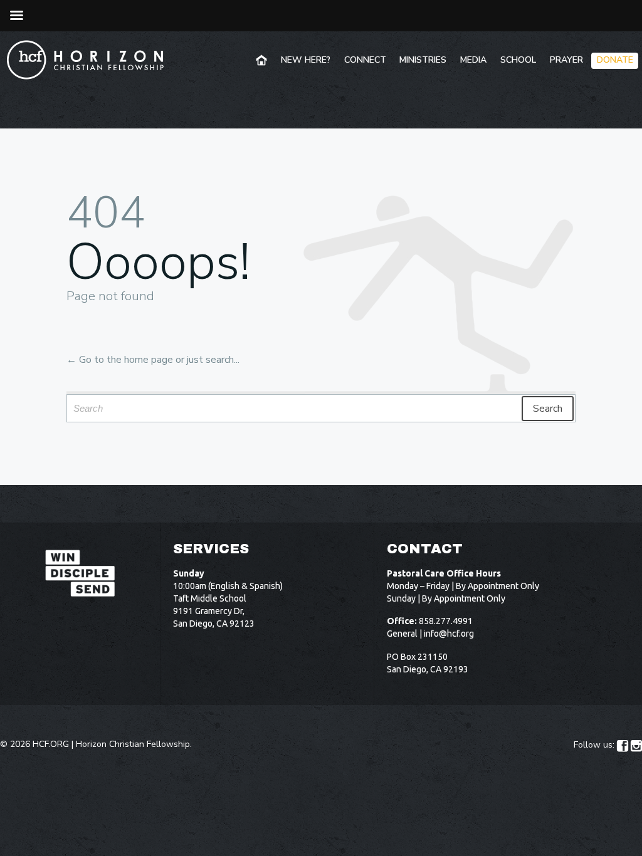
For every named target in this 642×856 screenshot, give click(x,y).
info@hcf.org (449, 634)
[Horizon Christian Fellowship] (86, 59)
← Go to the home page (119, 360)
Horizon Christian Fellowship (133, 744)
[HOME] (262, 61)
